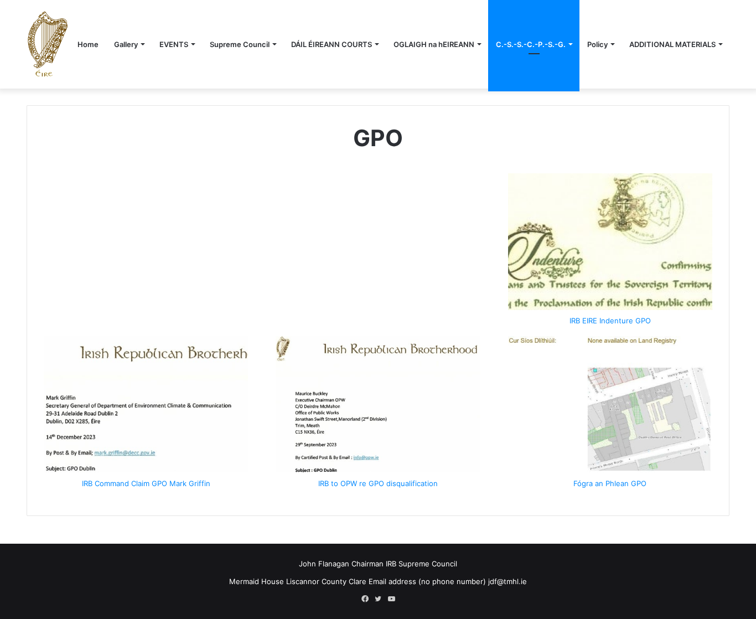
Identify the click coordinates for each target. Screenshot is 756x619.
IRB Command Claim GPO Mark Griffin (146, 483)
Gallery (126, 44)
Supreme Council (240, 44)
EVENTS (173, 44)
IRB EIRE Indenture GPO (610, 320)
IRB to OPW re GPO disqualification (378, 483)
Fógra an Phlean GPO (609, 483)
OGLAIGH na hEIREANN (433, 44)
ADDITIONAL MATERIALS (672, 44)
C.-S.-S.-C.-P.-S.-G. (531, 44)
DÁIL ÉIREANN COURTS (331, 44)
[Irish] (48, 44)
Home (88, 44)
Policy (597, 44)
